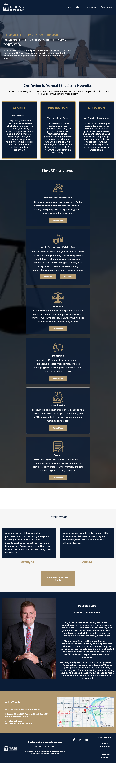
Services (91, 7)
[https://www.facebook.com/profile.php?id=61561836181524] (74, 740)
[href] (85, 712)
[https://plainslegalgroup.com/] (10, 748)
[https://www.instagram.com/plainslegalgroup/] (87, 739)
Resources (106, 7)
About (79, 7)
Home (68, 7)
